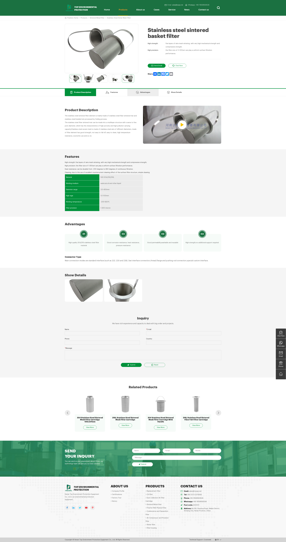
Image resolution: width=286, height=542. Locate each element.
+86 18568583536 (196, 498)
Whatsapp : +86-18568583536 (198, 5)
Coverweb (207, 540)
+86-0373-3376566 (194, 495)
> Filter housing (151, 528)
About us (140, 9)
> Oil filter (149, 494)
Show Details (176, 92)
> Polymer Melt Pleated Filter (156, 508)
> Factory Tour (116, 498)
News (186, 9)
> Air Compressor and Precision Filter (157, 519)
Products (123, 9)
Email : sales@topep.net (175, 5)
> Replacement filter (153, 491)
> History (114, 501)
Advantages (145, 92)
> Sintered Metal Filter (154, 504)
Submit (132, 365)
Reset (156, 365)
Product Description (82, 92)
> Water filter (150, 524)
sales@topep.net (195, 491)
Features (114, 92)
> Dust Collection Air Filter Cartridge (155, 499)
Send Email (158, 65)
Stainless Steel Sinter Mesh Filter (119, 18)
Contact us (203, 9)
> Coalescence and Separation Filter (157, 512)
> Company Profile (117, 491)
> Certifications (116, 494)
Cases (156, 9)
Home (107, 9)
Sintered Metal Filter (97, 18)
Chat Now (179, 65)
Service (171, 9)
